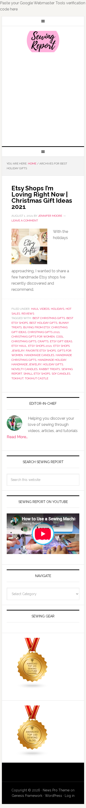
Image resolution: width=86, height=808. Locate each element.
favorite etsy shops (41, 350)
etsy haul (19, 346)
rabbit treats (49, 369)
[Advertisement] (43, 98)
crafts (43, 341)
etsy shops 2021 (40, 346)
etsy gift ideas (61, 341)
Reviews (28, 313)
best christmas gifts (48, 318)
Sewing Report (43, 41)
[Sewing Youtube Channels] (32, 687)
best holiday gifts (43, 322)
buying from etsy (36, 327)
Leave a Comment (24, 220)
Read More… (17, 437)
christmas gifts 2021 (44, 332)
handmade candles (39, 355)
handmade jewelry (26, 364)
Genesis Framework (27, 796)
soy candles (61, 373)
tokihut (17, 378)
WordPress (53, 796)
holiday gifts (53, 364)
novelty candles (24, 369)
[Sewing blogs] (32, 754)
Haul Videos (40, 308)
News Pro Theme (56, 790)
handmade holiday (52, 360)
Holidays (57, 308)
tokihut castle (36, 378)
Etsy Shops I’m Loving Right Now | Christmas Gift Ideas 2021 (41, 197)
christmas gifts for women (33, 336)
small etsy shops (36, 373)
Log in (70, 796)
